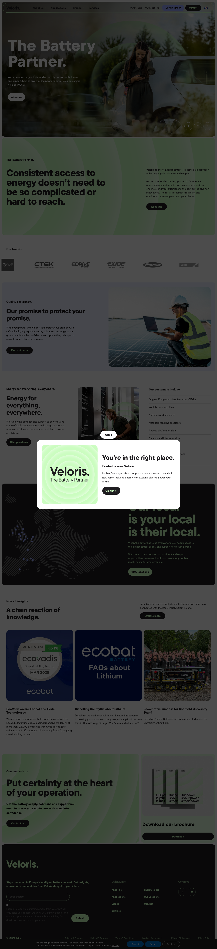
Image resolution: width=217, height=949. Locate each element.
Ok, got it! (111, 491)
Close (108, 435)
